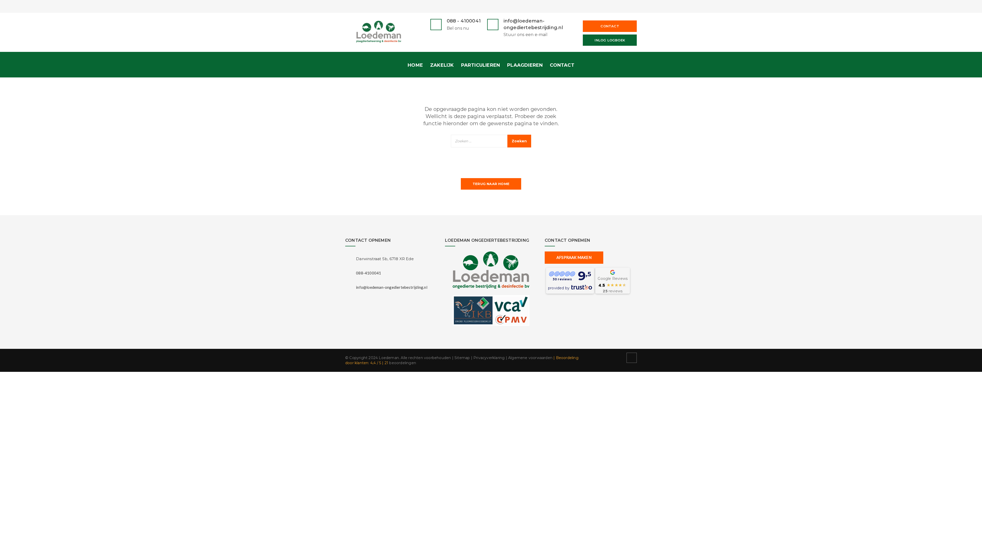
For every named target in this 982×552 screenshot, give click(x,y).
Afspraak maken (574, 257)
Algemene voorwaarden (530, 357)
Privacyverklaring (489, 357)
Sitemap (462, 357)
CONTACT (562, 65)
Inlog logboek (610, 40)
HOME (415, 65)
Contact (609, 26)
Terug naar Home (491, 184)
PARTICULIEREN (480, 65)
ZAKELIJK (442, 65)
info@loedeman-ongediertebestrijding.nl (391, 287)
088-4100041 (368, 273)
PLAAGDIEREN (525, 65)
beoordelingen (400, 363)
